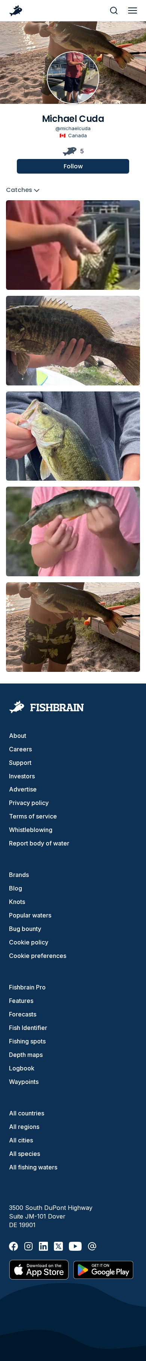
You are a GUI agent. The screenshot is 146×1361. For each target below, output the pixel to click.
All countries (26, 1113)
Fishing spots (27, 1041)
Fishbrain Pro (27, 987)
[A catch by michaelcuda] (73, 245)
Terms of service (33, 816)
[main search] (114, 10)
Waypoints (24, 1081)
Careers (20, 749)
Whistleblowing (30, 829)
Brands (19, 874)
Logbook (21, 1068)
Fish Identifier (28, 1027)
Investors (22, 776)
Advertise (23, 789)
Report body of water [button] (39, 843)
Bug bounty (25, 928)
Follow (73, 166)
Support (20, 762)
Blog (15, 888)
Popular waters (30, 915)
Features (21, 1000)
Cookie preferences (37, 955)
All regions (24, 1126)
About (17, 735)
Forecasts (22, 1014)
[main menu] (132, 10)
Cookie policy (28, 942)
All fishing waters (33, 1167)
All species (24, 1153)
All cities (21, 1140)
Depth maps (26, 1054)
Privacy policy (29, 802)
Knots (17, 901)
